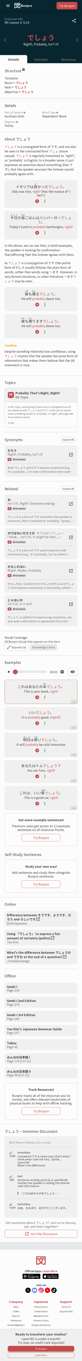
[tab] (13, 59)
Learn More (49, 1271)
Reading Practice (41, 1315)
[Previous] (5, 40)
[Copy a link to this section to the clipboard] (28, 70)
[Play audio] (37, 201)
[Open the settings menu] (62, 671)
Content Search (41, 1311)
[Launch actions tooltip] (44, 201)
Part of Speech (14, 112)
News (16, 1306)
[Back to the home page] (41, 1260)
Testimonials (16, 1320)
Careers (16, 1311)
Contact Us (66, 1306)
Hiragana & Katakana (40, 1325)
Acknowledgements (15, 1325)
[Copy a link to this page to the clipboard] (74, 20)
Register (10, 121)
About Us (16, 1315)
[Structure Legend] (23, 70)
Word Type (49, 112)
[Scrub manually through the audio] (31, 672)
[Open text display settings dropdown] (72, 672)
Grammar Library (41, 1320)
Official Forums (41, 1306)
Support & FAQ (66, 1311)
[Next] (77, 40)
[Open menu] (8, 5)
